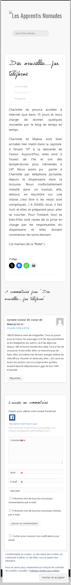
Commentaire (16, 440)
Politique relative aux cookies (44, 570)
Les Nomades (21, 86)
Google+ (35, 42)
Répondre (15, 378)
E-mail (16, 482)
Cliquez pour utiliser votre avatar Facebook (32, 411)
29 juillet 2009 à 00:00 (18, 328)
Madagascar (20, 98)
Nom (16, 473)
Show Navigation (56, 33)
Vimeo (27, 42)
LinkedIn (42, 42)
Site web (15, 490)
